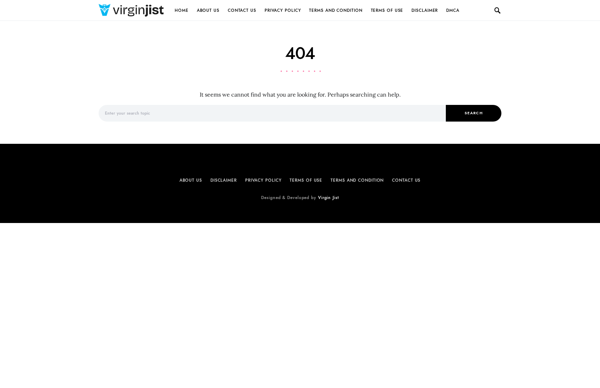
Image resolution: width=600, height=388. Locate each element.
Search (474, 113)
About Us (208, 10)
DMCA (452, 10)
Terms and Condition (335, 10)
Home (182, 10)
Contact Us (242, 10)
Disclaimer (424, 10)
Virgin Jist (328, 197)
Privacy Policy (283, 10)
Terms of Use (387, 10)
